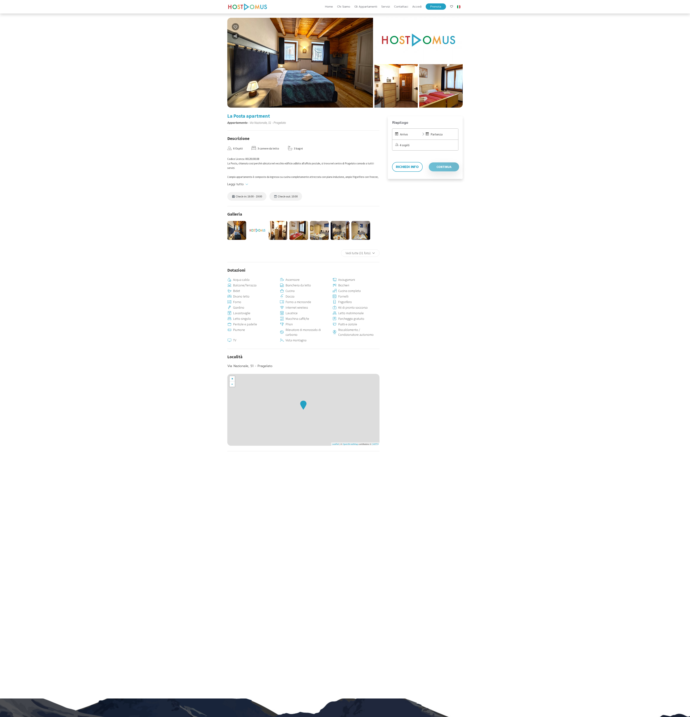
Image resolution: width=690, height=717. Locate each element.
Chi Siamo (343, 6)
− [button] (232, 384)
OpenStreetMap (350, 444)
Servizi (385, 6)
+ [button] (232, 378)
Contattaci (401, 6)
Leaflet (335, 444)
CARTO (375, 444)
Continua (443, 167)
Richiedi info (407, 166)
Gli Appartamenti (365, 6)
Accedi (417, 6)
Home (329, 6)
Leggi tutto (235, 184)
